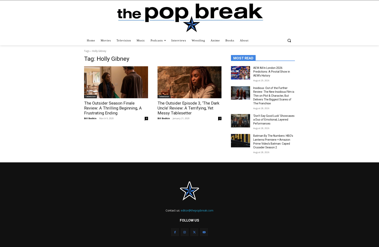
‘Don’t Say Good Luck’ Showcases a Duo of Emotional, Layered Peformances (274, 119)
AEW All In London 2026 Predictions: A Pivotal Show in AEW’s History (271, 71)
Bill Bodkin (90, 118)
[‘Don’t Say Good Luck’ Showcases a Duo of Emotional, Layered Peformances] (240, 120)
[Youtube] (204, 232)
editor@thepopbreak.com (197, 210)
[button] (289, 40)
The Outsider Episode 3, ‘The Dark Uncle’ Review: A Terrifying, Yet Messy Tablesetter (188, 108)
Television (90, 96)
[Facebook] (175, 232)
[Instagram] (185, 232)
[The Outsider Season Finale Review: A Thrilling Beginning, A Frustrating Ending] (116, 82)
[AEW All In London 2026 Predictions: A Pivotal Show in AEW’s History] (240, 73)
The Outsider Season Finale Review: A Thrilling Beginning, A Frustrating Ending (113, 108)
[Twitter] (194, 232)
